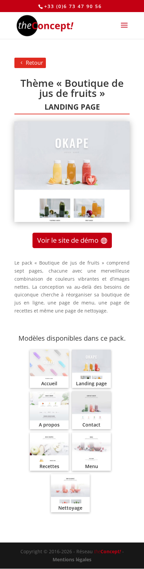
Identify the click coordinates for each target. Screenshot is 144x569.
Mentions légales (72, 559)
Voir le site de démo (67, 240)
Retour (34, 62)
